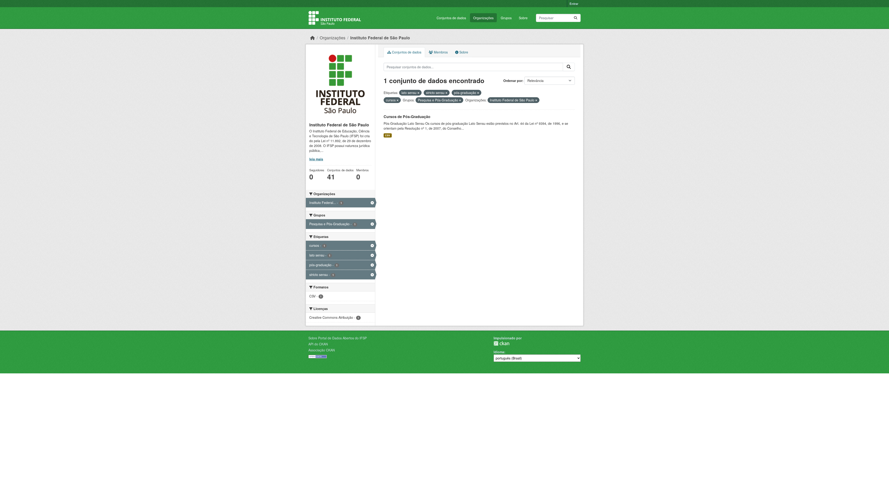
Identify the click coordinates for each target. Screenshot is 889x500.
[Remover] (418, 93)
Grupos (506, 18)
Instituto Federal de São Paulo (380, 38)
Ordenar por (512, 80)
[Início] (312, 38)
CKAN (501, 343)
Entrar (574, 3)
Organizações (483, 18)
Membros (440, 52)
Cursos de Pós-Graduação (407, 116)
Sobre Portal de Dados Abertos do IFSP (337, 338)
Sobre (523, 18)
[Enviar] (575, 18)
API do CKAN (318, 344)
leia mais (316, 159)
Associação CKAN (321, 350)
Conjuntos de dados (451, 18)
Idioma (499, 352)
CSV (387, 135)
